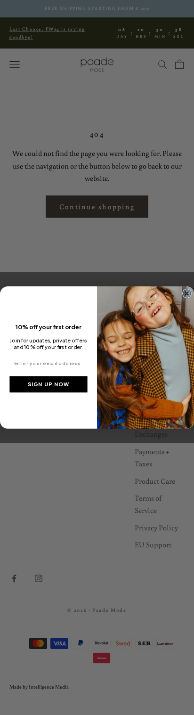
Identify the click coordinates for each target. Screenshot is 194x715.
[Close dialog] (187, 293)
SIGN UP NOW (49, 384)
